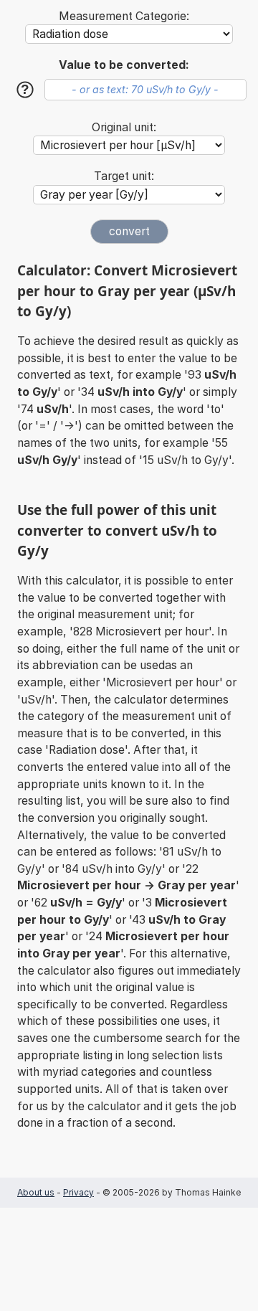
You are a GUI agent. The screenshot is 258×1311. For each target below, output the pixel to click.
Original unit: (124, 127)
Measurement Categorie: (124, 16)
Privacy (78, 1192)
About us (35, 1192)
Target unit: (124, 176)
